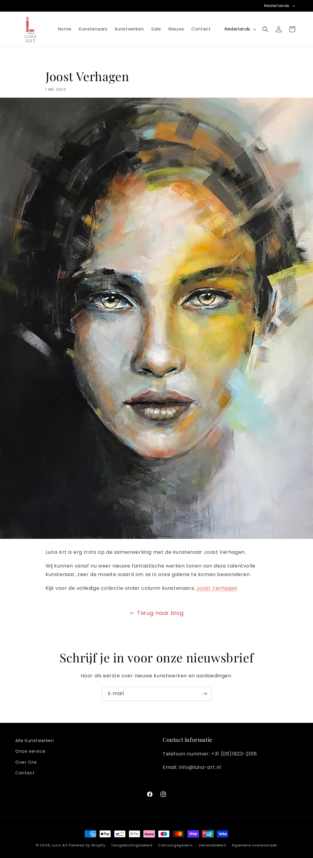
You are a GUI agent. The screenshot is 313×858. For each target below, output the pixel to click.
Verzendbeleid (212, 845)
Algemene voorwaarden (254, 845)
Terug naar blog (160, 613)
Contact (25, 773)
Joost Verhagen (216, 588)
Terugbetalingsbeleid (131, 845)
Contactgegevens (175, 845)
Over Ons (26, 762)
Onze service (30, 751)
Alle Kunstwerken (34, 740)
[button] (265, 29)
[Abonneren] (204, 694)
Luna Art (60, 845)
